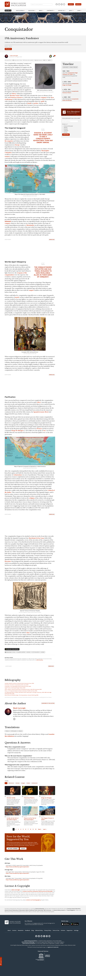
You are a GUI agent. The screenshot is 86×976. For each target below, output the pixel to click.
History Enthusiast (68, 126)
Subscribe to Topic (17, 60)
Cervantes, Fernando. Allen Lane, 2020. (16, 684)
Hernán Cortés (14, 95)
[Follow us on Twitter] (39, 936)
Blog (32, 930)
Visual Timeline (73, 67)
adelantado (8, 221)
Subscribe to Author (29, 60)
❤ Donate (8, 49)
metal (17, 297)
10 (35, 829)
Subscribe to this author (48, 703)
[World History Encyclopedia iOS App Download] (65, 924)
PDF (50, 60)
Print (45, 60)
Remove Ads (51, 239)
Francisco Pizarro (16, 97)
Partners (63, 930)
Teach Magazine (71, 910)
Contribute (50, 10)
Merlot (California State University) (34, 910)
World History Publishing (28, 942)
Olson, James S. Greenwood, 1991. (23, 689)
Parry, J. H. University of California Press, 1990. (21, 690)
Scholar (65, 132)
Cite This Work (35, 652)
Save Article (8, 60)
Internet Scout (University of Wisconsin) (15, 910)
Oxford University (39, 908)
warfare (35, 103)
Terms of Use (56, 930)
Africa (14, 93)
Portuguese (14, 731)
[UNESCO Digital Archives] (43, 957)
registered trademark (52, 947)
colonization (17, 475)
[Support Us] (1, 961)
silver (39, 402)
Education (31, 10)
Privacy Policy (47, 930)
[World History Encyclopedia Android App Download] (74, 924)
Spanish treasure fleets (41, 412)
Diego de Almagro (17, 430)
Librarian (66, 130)
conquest (44, 97)
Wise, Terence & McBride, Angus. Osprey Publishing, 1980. (21, 695)
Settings (76, 930)
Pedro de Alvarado (67, 100)
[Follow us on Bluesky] (42, 936)
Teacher (65, 127)
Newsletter (21, 930)
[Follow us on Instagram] (47, 936)
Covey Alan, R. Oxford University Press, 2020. (18, 686)
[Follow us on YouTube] (49, 936)
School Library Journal (59, 910)
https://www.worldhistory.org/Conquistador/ (17, 866)
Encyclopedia (20, 10)
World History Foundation (30, 940)
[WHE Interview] (14, 719)
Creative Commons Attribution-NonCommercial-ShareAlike (38, 891)
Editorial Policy (39, 930)
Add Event (65, 67)
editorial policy (39, 660)
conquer (7, 223)
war (44, 430)
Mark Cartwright (14, 55)
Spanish (20, 731)
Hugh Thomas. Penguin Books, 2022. (15, 687)
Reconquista (9, 141)
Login (78, 10)
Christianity (30, 225)
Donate (23, 848)
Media (40, 10)
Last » (44, 829)
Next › (39, 829)
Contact (14, 930)
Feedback (27, 930)
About (70, 10)
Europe (17, 145)
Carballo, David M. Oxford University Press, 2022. (19, 683)
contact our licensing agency (33, 900)
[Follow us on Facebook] (36, 936)
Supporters (69, 930)
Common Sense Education (73, 908)
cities (28, 632)
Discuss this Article (12, 649)
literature (8, 561)
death (29, 103)
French (7, 731)
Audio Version (38, 60)
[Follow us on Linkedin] (44, 936)
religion (32, 498)
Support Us (61, 10)
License (42, 652)
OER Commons (47, 910)
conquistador (71, 72)
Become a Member (13, 848)
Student (66, 129)
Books (28, 652)
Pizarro (39, 428)
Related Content (21, 652)
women (7, 156)
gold (42, 101)
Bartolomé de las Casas (36, 538)
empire (31, 290)
